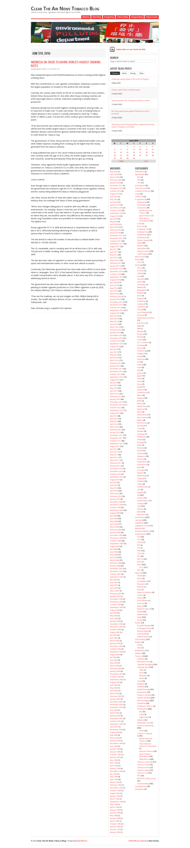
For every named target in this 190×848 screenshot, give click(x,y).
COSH (139, 542)
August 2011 (115, 446)
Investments (142, 237)
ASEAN (139, 273)
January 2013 (115, 399)
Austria (140, 282)
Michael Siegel (142, 631)
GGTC (139, 553)
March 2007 (114, 591)
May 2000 (114, 735)
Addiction (141, 659)
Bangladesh (141, 290)
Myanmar (141, 409)
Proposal (140, 603)
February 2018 (115, 230)
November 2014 (116, 338)
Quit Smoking (140, 639)
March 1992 (114, 799)
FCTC (141, 567)
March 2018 (114, 227)
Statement (141, 614)
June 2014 (114, 352)
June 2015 (114, 319)
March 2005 (114, 641)
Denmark (140, 315)
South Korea (142, 464)
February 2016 (115, 296)
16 (134, 152)
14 (121, 152)
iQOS (141, 673)
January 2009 (115, 532)
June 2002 (114, 710)
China (139, 309)
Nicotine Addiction (142, 531)
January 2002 (115, 716)
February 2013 (115, 396)
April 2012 (114, 424)
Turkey (139, 484)
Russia (139, 450)
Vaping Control (143, 251)
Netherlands (142, 415)
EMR (138, 328)
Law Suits (138, 520)
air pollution (140, 185)
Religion (138, 642)
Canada (140, 304)
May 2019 (114, 199)
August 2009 (115, 513)
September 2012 (116, 410)
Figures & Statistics (144, 592)
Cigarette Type (143, 667)
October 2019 (115, 191)
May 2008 (114, 555)
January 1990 (115, 810)
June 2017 (114, 252)
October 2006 (115, 604)
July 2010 (113, 482)
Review (140, 611)
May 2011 (114, 455)
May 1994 (114, 776)
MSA (138, 177)
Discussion (141, 584)
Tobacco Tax (142, 773)
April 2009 (114, 524)
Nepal (139, 412)
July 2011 (113, 449)
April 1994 (114, 779)
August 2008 (115, 546)
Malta (139, 401)
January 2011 (115, 466)
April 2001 (114, 727)
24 (140, 155)
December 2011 (116, 435)
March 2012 (114, 427)
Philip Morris (144, 759)
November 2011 (116, 438)
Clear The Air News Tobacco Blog (65, 8)
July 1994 (113, 774)
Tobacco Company (144, 733)
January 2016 (115, 299)
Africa (139, 268)
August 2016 (115, 280)
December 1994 (116, 771)
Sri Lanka (140, 470)
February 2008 (115, 563)
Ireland (140, 365)
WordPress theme (138, 841)
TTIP (138, 183)
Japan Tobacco (145, 215)
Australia (140, 279)
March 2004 (114, 666)
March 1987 (114, 821)
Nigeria (140, 420)
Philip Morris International (144, 219)
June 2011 (114, 452)
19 (153, 152)
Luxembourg (142, 392)
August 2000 (115, 732)
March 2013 (114, 394)
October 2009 (115, 507)
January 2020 (115, 183)
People (138, 623)
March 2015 (114, 327)
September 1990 (116, 801)
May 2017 (114, 255)
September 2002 (116, 707)
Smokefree (141, 703)
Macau (139, 395)
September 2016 (116, 277)
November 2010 (116, 471)
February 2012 (115, 430)
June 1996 (114, 760)
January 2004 (115, 671)
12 (153, 149)
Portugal (140, 442)
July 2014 (113, 349)
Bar (140, 711)
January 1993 (115, 796)
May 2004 (114, 663)
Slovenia (140, 459)
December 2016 (116, 269)
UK (138, 495)
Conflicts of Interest (142, 191)
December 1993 (116, 788)
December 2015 (116, 302)
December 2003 (116, 674)
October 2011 (115, 441)
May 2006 (114, 616)
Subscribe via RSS (130, 49)
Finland (140, 337)
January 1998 (115, 752)
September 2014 (116, 344)
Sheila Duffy (141, 634)
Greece (140, 348)
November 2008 (116, 538)
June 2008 (114, 552)
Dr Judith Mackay (143, 625)
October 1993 (115, 790)
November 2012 (116, 405)
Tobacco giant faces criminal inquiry (126, 90)
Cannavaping (142, 205)
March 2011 (114, 460)
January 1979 (115, 829)
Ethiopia (140, 331)
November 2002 (116, 704)
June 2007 (114, 582)
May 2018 (114, 221)
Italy (138, 370)
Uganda (140, 492)
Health (139, 686)
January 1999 (115, 749)
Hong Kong (141, 351)
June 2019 (114, 196)
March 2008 (114, 560)
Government (140, 517)
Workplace (139, 789)
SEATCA (140, 559)
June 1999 (114, 746)
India (139, 356)
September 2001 (116, 724)
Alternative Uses (143, 661)
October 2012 (115, 407)
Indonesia (141, 359)
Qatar (139, 445)
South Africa (142, 462)
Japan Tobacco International (145, 755)
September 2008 (116, 543)
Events (137, 259)
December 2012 (116, 402)
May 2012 (114, 421)
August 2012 (115, 413)
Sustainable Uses (143, 723)
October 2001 (115, 721)
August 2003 (115, 682)
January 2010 (115, 499)
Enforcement (140, 257)
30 (134, 158)
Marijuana (143, 675)
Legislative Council (142, 525)
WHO (139, 564)
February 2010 (115, 496)
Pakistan (140, 431)
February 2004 (115, 668)
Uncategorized (141, 786)
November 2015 (116, 305)
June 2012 (114, 419)
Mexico (140, 403)
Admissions (139, 171)
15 (127, 152)
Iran (138, 362)
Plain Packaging (143, 700)
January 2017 (115, 266)
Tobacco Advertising (145, 725)
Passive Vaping (143, 240)
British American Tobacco (145, 211)
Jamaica (140, 373)
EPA (138, 545)
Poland (140, 439)
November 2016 (116, 271)
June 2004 (114, 660)
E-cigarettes (139, 199)
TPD (138, 776)
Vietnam (140, 509)
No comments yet (53, 69)
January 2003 (115, 699)
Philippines (141, 437)
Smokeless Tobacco (145, 706)
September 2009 (116, 510)
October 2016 (115, 274)
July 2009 (113, 516)
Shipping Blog (136, 17)
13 (114, 152)
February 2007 (115, 593)
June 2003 (114, 685)
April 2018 (114, 224)
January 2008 (115, 566)
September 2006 (116, 607)
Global (137, 265)
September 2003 (116, 679)
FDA (138, 550)
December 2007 (116, 568)
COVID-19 (139, 196)
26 (153, 155)
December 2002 (116, 702)
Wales (139, 512)
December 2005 (116, 624)
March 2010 (114, 493)
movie (141, 731)
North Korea (142, 423)
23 (134, 155)
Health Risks (142, 234)
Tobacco (138, 656)
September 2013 (116, 377)
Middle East (141, 406)
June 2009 (114, 518)
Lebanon (140, 390)
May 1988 (114, 815)
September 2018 (116, 213)
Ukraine (140, 498)
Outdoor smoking (144, 695)
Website (86, 17)
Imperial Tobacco (146, 751)
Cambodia (141, 301)
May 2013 (114, 388)
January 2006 (115, 621)
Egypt (139, 326)
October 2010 (115, 474)
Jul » (146, 161)
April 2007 (114, 588)
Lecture (140, 595)
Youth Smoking (143, 783)
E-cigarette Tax (143, 229)
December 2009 (116, 502)
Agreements (140, 174)
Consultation (142, 581)
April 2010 (114, 491)
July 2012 (113, 416)
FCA (138, 548)
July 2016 (113, 282)
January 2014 (115, 366)
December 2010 (116, 468)
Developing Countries (145, 318)
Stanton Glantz (143, 636)
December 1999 (116, 743)
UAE (138, 489)
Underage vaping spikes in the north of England (130, 79)
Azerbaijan (141, 284)
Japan (139, 376)
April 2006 (114, 618)
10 (140, 149)
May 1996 (114, 763)
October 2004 (115, 649)
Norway (140, 425)
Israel (139, 367)
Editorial (140, 587)
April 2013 (114, 391)
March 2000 (114, 738)
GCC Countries (143, 342)
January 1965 (115, 832)
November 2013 (116, 371)
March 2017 (114, 260)
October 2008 (115, 541)
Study (139, 617)
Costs (137, 194)
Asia (138, 276)
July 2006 (113, 613)
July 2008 (113, 549)
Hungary (140, 353)
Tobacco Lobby (143, 770)
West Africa (141, 514)
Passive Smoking (143, 698)
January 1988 (115, 818)
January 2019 (115, 205)
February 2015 (115, 330)
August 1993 (115, 793)
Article (139, 576)
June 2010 (114, 485)
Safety (139, 243)
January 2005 (115, 643)
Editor (44, 69)
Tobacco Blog (122, 17)
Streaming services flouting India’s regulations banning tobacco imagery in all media (133, 125)
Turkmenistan (142, 487)
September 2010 (116, 477)
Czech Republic (143, 312)
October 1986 (115, 824)
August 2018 (115, 216)
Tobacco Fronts (143, 767)
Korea (139, 381)
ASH (138, 537)
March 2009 (114, 527)
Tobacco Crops (143, 765)
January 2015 (115, 332)
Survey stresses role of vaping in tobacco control (131, 100)
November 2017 (116, 238)
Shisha (141, 678)
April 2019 (114, 202)
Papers (138, 573)
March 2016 (114, 294)
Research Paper (143, 609)
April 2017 (114, 257)
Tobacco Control (143, 762)
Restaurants (139, 650)
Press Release (142, 600)
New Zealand (142, 417)
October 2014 (115, 341)
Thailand (140, 481)
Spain (139, 467)
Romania (140, 448)
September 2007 (116, 577)
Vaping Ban (141, 248)
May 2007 (114, 585)
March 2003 (114, 693)
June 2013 (114, 385)
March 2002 (114, 713)
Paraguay (141, 434)
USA (138, 506)
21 (121, 155)
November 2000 (116, 729)
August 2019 (115, 194)
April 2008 (114, 557)
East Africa (141, 323)
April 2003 (114, 691)
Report (140, 606)
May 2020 (114, 171)
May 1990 (114, 804)
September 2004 (116, 652)
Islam (139, 648)
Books (139, 578)
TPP (138, 180)
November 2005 (116, 627)
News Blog (97, 17)
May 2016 (114, 288)
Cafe (141, 714)
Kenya (139, 378)
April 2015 (114, 324)
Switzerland (141, 475)
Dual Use (140, 226)
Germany (140, 345)
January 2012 (115, 432)
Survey (139, 620)
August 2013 (115, 380)
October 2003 (115, 677)
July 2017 (113, 249)
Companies (141, 208)
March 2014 (114, 360)
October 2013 (115, 374)
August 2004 (115, 654)
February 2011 (115, 463)
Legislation (139, 523)
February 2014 (115, 363)
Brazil (139, 295)
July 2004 (113, 657)
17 (140, 152)
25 (146, 155)
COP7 (139, 262)
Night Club (143, 717)
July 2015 (113, 316)
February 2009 (115, 530)
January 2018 (115, 233)
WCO (139, 562)
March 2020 (114, 177)
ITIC (138, 556)
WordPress (82, 841)
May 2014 (114, 355)
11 (146, 149)
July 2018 (113, 219)
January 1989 (115, 813)
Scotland (140, 453)
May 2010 (114, 488)
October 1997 (115, 754)
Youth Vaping (142, 254)
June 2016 (114, 285)
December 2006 (116, 599)
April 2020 (114, 174)
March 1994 (114, 782)
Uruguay (140, 503)
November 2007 (116, 571)
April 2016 (114, 291)
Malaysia (140, 398)
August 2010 (115, 480)
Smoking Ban (142, 709)
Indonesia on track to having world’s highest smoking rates (66, 64)
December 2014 (116, 335)
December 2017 (116, 235)
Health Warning (143, 689)
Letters (140, 598)
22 (127, 155)
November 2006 (116, 602)
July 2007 (113, 580)
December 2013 (116, 369)
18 (146, 152)
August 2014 (115, 346)
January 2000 (115, 741)
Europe (140, 334)
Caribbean (141, 307)
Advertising (141, 202)
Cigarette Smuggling (145, 664)
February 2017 (115, 263)
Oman (139, 428)
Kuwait (139, 387)
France (139, 340)
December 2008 (116, 535)
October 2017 (115, 241)
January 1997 (115, 757)
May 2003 (114, 688)
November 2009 (116, 505)
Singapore (141, 456)
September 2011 (116, 443)
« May (121, 161)
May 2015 (114, 321)
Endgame (141, 684)
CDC (139, 539)
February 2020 (115, 180)
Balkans (140, 287)
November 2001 (116, 718)
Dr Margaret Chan (144, 628)
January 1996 (115, 768)
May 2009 (114, 521)
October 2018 (115, 210)
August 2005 (115, 632)
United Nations (143, 500)
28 (121, 158)
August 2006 (115, 610)
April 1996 (114, 766)
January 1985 (115, 826)
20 (114, 155)
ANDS (141, 670)
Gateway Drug (142, 232)
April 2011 (114, 457)
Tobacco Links (151, 17)
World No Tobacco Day (146, 778)
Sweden (140, 473)
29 (127, 158)
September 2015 (116, 310)
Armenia (140, 270)
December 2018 (116, 208)
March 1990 (114, 807)
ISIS (138, 645)
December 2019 (116, 185)
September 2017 (116, 244)
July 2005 (113, 635)
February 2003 (115, 696)
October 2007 (115, 574)
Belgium (140, 293)
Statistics (140, 245)
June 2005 (114, 638)
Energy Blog (109, 17)
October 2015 (115, 307)
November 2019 (116, 188)
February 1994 (115, 785)
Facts (139, 589)
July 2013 (113, 382)
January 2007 (115, 596)
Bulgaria (140, 298)
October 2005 (115, 629)
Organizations (140, 534)
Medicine (138, 528)
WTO (139, 570)
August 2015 (115, 313)
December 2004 (116, 646)
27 (114, 158)
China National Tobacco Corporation (147, 745)
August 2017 (115, 246)
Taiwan (140, 478)
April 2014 (114, 357)
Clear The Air (140, 188)
